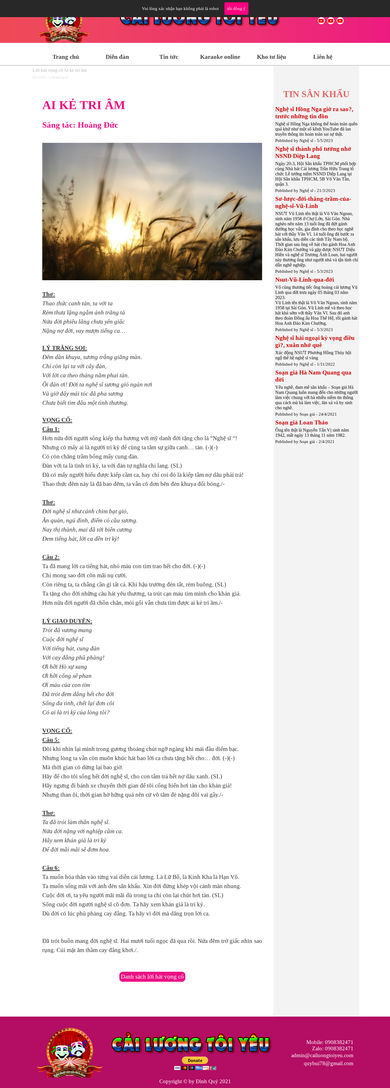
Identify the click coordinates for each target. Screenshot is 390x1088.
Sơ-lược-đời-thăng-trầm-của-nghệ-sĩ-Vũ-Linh (313, 202)
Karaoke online (220, 56)
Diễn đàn (117, 56)
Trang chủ (66, 56)
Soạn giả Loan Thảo (301, 422)
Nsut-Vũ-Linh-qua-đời (304, 279)
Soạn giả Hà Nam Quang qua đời (313, 376)
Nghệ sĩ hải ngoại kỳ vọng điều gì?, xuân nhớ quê (315, 341)
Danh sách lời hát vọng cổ (152, 976)
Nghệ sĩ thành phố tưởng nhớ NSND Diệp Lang (313, 152)
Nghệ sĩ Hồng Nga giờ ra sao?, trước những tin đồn (314, 113)
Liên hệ (322, 56)
